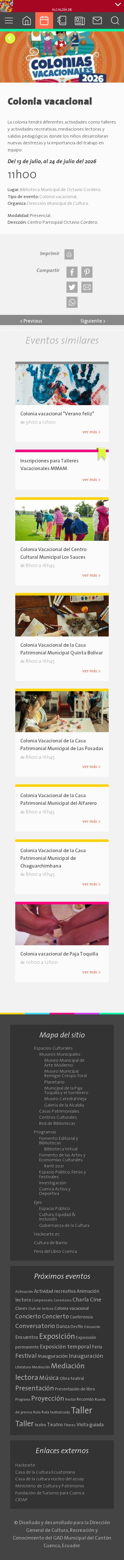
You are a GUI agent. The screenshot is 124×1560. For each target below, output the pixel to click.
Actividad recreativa (55, 1291)
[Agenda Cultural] (44, 20)
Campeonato (42, 1300)
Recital (70, 1400)
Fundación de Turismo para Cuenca (49, 1493)
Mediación (41, 1367)
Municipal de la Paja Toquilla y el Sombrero (66, 1090)
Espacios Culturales (53, 1048)
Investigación (52, 1183)
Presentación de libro (75, 1389)
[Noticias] (80, 20)
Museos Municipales (59, 1054)
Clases (21, 1308)
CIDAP (21, 1500)
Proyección (47, 1399)
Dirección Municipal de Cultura (57, 203)
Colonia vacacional (57, 197)
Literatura (23, 1367)
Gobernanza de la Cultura (64, 1226)
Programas (45, 1132)
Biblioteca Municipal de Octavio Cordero (60, 190)
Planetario (54, 1082)
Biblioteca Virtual (61, 1149)
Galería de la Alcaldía (64, 1105)
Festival (26, 1356)
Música (49, 1378)
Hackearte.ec (47, 1234)
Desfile (77, 1327)
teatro (40, 1425)
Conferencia (81, 1317)
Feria (97, 1347)
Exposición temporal (65, 1347)
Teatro (55, 1425)
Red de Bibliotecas (57, 1124)
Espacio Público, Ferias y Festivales (62, 1174)
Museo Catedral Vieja (65, 1099)
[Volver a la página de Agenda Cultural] (10, 38)
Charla (80, 1300)
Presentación (34, 1388)
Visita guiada (90, 1425)
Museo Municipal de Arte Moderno (64, 1063)
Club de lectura (40, 1309)
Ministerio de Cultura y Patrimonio (49, 1486)
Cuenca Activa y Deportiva (55, 1191)
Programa (22, 1400)
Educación (92, 1327)
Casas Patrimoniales (59, 1111)
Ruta (37, 1412)
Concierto (28, 1317)
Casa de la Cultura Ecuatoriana (45, 1472)
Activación (24, 1292)
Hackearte (25, 1465)
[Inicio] (27, 20)
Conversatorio (35, 1326)
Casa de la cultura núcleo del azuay (49, 1479)
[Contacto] (98, 20)
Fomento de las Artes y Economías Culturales (62, 1157)
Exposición (57, 1337)
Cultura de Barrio (50, 1243)
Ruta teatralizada (56, 1412)
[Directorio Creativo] (62, 20)
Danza (63, 1326)
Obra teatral (72, 1378)
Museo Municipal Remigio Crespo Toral (65, 1073)
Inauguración (53, 1356)
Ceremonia (63, 1300)
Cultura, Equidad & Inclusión (57, 1217)
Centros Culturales (58, 1118)
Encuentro (26, 1337)
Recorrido (85, 1399)
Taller (81, 1411)
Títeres (70, 1425)
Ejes (38, 1203)
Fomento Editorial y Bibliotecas (58, 1141)
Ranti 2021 (54, 1166)
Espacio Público (54, 1209)
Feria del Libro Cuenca (55, 1252)
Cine (95, 1300)
